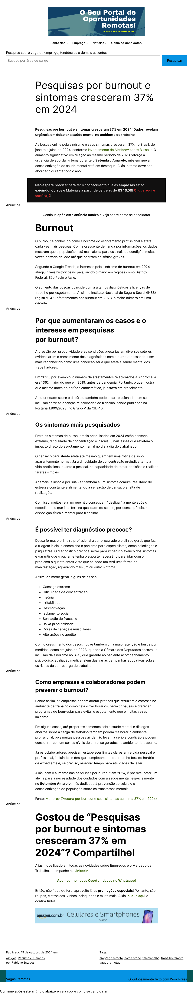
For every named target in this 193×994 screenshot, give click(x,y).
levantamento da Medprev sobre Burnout (120, 150)
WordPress (178, 979)
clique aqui (136, 896)
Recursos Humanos (31, 958)
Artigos (11, 958)
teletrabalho (150, 958)
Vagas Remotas (18, 979)
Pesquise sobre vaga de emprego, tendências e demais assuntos (56, 53)
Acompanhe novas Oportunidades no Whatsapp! (96, 880)
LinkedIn (81, 871)
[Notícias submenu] (106, 43)
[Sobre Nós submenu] (67, 43)
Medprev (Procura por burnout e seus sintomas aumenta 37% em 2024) (101, 799)
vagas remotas (110, 962)
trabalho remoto (172, 958)
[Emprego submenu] (87, 43)
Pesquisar (174, 60)
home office (132, 958)
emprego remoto (111, 958)
